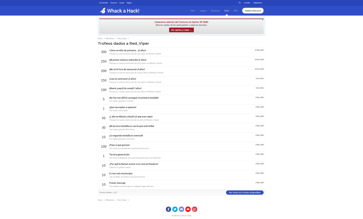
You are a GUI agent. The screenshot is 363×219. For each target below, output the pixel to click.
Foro (226, 10)
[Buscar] (239, 3)
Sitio (193, 10)
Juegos (203, 10)
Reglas (129, 3)
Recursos (215, 10)
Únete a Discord (253, 10)
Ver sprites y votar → (181, 30)
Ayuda (121, 3)
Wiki (236, 10)
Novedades (103, 3)
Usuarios (113, 3)
